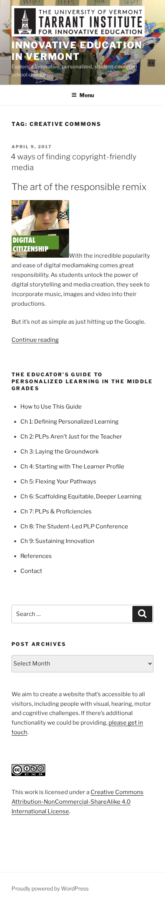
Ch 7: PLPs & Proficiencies (56, 511)
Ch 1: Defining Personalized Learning (69, 421)
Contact (31, 571)
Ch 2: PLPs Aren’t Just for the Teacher (71, 436)
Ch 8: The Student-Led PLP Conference (74, 526)
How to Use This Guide (51, 406)
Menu (86, 95)
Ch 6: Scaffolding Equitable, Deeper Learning (81, 496)
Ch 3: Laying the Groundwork (59, 451)
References (36, 556)
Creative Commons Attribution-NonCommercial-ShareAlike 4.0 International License (78, 802)
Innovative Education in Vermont (77, 51)
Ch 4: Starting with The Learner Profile (72, 466)
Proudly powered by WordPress (50, 888)
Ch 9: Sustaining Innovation (57, 541)
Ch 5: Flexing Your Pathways (58, 481)
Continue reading (35, 339)
